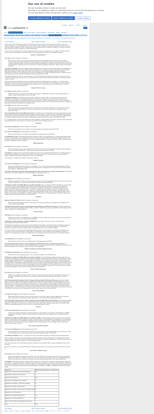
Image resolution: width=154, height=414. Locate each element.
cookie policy (78, 13)
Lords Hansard (56, 38)
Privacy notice (52, 410)
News (72, 35)
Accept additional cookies (40, 18)
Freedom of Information (25, 410)
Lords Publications (48, 38)
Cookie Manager (66, 410)
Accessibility (64, 25)
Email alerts (71, 25)
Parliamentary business (15, 32)
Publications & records (55, 35)
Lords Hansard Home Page (65, 41)
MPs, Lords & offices (29, 32)
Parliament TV (66, 35)
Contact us (85, 25)
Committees (45, 35)
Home (6, 32)
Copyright (47, 410)
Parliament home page (14, 38)
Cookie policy (59, 410)
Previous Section (9, 41)
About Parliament (41, 32)
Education (64, 32)
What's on (27, 35)
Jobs (33, 410)
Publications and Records (37, 38)
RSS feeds (78, 25)
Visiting (58, 32)
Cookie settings (83, 18)
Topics (77, 35)
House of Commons (9, 35)
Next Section (8, 408)
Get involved (50, 32)
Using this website (39, 410)
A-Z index (6, 410)
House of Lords (20, 35)
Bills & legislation (35, 35)
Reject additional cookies (63, 18)
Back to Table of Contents (38, 41)
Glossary (11, 410)
